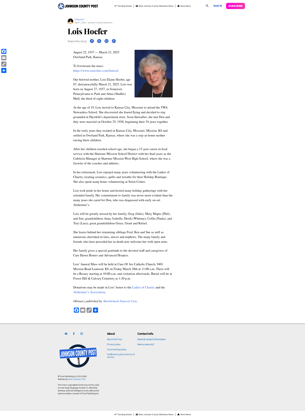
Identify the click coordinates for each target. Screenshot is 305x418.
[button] (207, 6)
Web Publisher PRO (77, 379)
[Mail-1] (66, 333)
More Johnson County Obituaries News (156, 6)
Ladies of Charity (143, 287)
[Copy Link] (4, 64)
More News (186, 6)
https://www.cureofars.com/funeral (95, 70)
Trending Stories (124, 6)
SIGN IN (217, 5)
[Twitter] (99, 42)
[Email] (106, 42)
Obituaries (79, 19)
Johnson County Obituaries (100, 22)
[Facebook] (92, 42)
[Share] (4, 70)
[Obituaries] (71, 19)
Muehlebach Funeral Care (120, 301)
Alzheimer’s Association (89, 292)
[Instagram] (81, 333)
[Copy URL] (114, 42)
